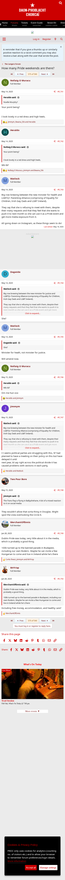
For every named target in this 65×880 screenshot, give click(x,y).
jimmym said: (10, 496)
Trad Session (8, 700)
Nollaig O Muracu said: (14, 147)
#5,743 (60, 189)
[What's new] (55, 39)
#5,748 (60, 490)
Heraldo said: (9, 97)
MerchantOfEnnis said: (14, 584)
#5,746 (60, 377)
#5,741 (60, 91)
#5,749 (60, 533)
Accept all (31, 867)
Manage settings (48, 867)
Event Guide (37, 24)
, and (22, 122)
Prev (21, 74)
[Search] (61, 39)
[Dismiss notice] (60, 47)
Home (5, 24)
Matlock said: (9, 289)
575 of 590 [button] (32, 74)
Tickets (24, 24)
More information (17, 861)
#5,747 (60, 417)
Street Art (51, 24)
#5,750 (60, 579)
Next (43, 74)
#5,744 (60, 283)
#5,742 (60, 141)
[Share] (55, 91)
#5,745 (60, 337)
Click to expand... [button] (32, 313)
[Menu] (4, 39)
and (14, 398)
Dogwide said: (10, 342)
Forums (14, 24)
